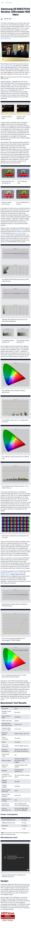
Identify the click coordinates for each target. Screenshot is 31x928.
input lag (6, 90)
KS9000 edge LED (6, 574)
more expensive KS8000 (16, 572)
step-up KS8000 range (7, 65)
